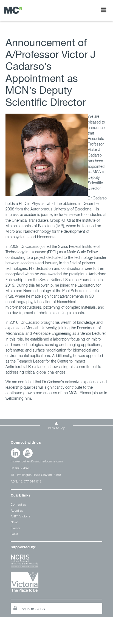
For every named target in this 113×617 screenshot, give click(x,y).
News (15, 522)
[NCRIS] (57, 563)
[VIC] (57, 584)
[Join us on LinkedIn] (15, 453)
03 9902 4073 (20, 468)
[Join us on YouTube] (28, 453)
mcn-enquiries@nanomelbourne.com (37, 461)
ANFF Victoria (20, 516)
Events (15, 528)
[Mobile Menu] (103, 10)
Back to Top (56, 428)
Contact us (18, 504)
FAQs (14, 534)
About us (17, 510)
